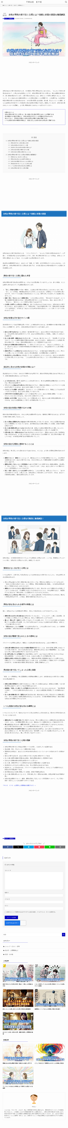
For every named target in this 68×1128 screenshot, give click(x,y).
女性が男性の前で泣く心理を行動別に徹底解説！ (22, 154)
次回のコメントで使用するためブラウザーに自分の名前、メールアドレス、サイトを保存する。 (31, 912)
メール (7, 899)
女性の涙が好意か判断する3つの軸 (20, 149)
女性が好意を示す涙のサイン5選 (19, 145)
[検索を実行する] (63, 934)
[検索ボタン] (66, 2)
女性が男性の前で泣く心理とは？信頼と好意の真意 (23, 140)
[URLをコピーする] (60, 847)
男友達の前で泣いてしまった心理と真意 (21, 163)
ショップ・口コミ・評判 (12, 946)
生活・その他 (9, 954)
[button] (8, 847)
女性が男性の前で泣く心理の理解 (19, 168)
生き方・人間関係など (9, 18)
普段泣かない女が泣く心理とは (19, 157)
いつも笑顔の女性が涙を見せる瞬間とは (21, 165)
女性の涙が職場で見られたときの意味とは (22, 161)
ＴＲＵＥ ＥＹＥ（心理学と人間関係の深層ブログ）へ (19, 785)
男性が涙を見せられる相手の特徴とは (21, 159)
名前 (7, 892)
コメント (8, 870)
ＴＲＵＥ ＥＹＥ (34, 2)
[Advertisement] (34, 75)
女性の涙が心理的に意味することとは (21, 152)
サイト (6, 905)
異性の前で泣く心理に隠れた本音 (19, 143)
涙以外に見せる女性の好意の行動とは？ (21, 147)
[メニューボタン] (2, 2)
